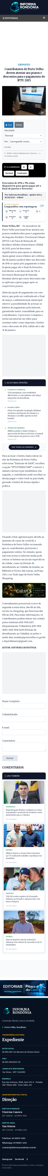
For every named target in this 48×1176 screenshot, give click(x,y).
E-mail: (6, 727)
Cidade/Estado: (10, 714)
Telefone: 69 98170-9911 (13, 1138)
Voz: (6, 141)
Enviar (9, 758)
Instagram (7, 1159)
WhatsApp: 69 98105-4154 (14, 1143)
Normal (9, 173)
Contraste (22, 173)
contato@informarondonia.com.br (19, 1147)
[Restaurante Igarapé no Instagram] (24, 590)
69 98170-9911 (21, 1116)
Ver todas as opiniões (23, 447)
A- (31, 167)
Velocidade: (9, 130)
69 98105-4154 (21, 1130)
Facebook (19, 1159)
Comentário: (8, 740)
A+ (24, 167)
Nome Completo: (11, 701)
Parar (19, 124)
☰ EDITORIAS (10, 18)
